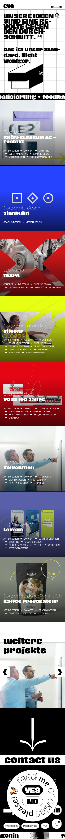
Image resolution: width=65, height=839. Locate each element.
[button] (60, 672)
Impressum (11, 826)
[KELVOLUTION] (32, 675)
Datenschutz (30, 826)
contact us (32, 760)
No (32, 801)
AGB (45, 826)
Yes (32, 790)
